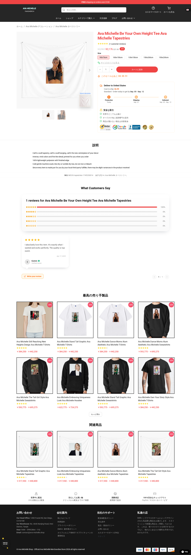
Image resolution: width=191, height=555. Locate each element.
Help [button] (186, 552)
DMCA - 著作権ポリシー (67, 529)
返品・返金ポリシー (106, 525)
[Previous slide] (20, 70)
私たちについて (64, 518)
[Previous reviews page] (154, 277)
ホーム (20, 26)
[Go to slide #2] (61, 115)
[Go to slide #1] (48, 115)
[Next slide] (89, 70)
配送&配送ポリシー (106, 518)
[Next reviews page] (167, 277)
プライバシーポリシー (67, 525)
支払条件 (101, 522)
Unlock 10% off (5, 543)
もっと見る (95, 414)
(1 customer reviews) (117, 44)
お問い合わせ (103, 529)
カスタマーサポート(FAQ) (108, 533)
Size (99, 53)
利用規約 (61, 522)
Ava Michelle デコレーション (39, 26)
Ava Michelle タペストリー (67, 26)
